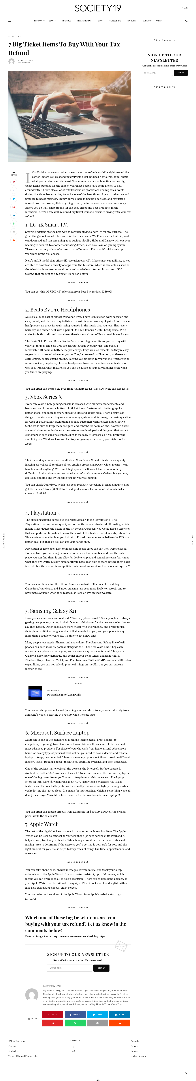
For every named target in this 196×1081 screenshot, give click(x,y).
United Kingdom (138, 1056)
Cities (159, 20)
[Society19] (98, 8)
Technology (14, 36)
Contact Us (13, 1051)
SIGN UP (101, 968)
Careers (12, 1046)
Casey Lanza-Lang (27, 60)
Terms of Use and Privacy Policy (23, 1056)
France (134, 1051)
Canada (134, 1046)
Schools (147, 20)
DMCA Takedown (16, 1041)
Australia (135, 1041)
